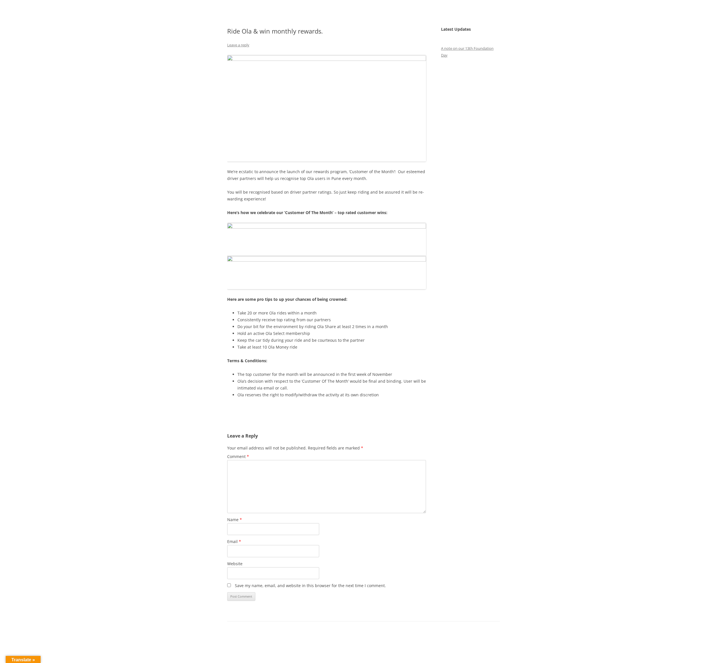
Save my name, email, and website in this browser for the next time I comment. (310, 585)
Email (234, 541)
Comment (238, 456)
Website (235, 563)
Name (234, 519)
